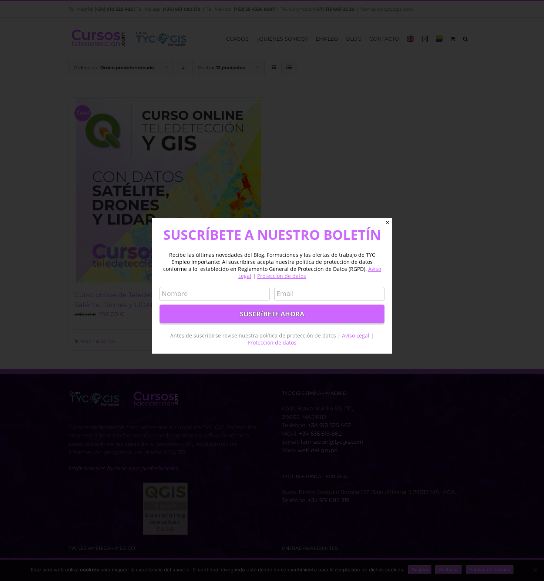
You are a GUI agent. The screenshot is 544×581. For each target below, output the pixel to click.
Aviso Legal (354, 335)
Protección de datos (281, 275)
